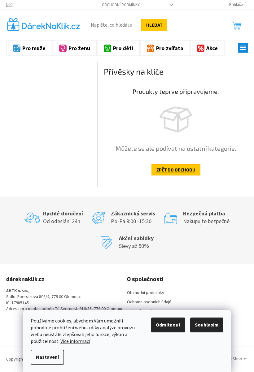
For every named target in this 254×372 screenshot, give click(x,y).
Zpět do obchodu (175, 169)
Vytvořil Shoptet (233, 359)
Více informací (75, 341)
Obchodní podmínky (121, 5)
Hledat (154, 25)
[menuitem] (29, 48)
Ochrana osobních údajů (149, 302)
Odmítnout (168, 325)
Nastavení (47, 357)
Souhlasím (207, 325)
